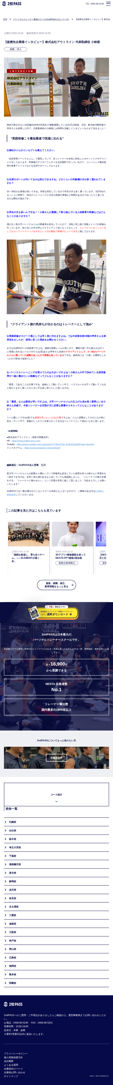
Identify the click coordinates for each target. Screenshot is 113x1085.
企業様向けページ (13, 1068)
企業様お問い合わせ (14, 1072)
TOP (5, 19)
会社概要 (8, 1061)
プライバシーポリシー (16, 1053)
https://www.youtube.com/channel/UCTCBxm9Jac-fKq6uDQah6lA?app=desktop (55, 444)
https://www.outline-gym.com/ (26, 440)
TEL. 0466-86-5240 (95, 4)
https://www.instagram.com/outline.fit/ (42, 448)
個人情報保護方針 (13, 1057)
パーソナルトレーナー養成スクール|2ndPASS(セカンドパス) (41, 19)
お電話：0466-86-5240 (16, 1022)
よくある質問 (11, 1065)
